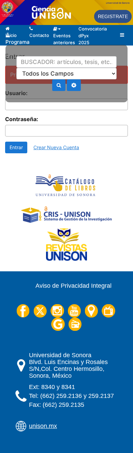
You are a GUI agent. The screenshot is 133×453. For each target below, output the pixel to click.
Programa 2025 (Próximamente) (12, 32)
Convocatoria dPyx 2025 (87, 28)
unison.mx (43, 426)
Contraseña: (21, 119)
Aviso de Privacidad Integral (73, 285)
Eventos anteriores (60, 25)
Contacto (36, 25)
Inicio (12, 25)
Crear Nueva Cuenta (56, 147)
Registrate (113, 16)
